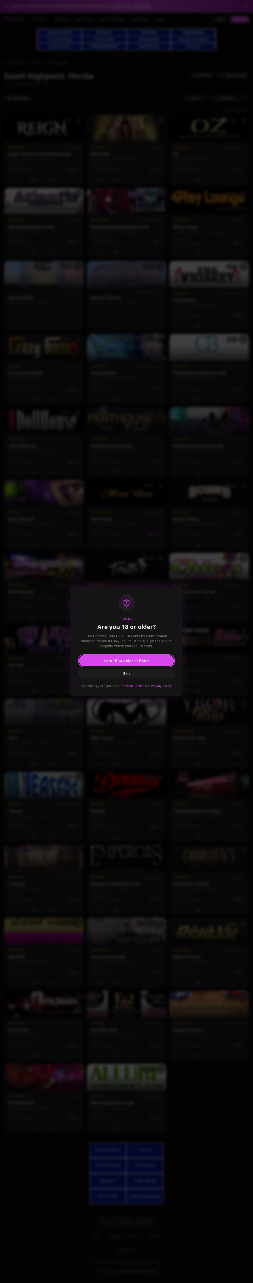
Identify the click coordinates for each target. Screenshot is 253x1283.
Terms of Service (132, 686)
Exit (126, 673)
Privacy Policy (161, 686)
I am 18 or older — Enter (126, 660)
